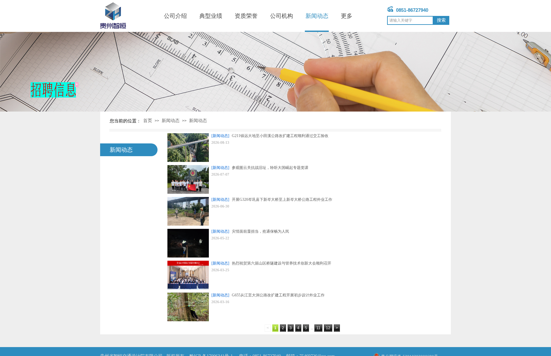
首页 (147, 120)
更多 (346, 16)
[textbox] (410, 20)
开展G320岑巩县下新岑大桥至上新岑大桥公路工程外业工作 (282, 199)
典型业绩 (210, 16)
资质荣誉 (246, 16)
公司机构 (281, 16)
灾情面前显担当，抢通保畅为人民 (260, 231)
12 (328, 328)
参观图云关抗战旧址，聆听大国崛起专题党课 (270, 167)
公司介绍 (175, 16)
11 (318, 328)
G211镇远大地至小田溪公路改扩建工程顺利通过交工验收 (280, 136)
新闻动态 (316, 16)
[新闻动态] (220, 136)
